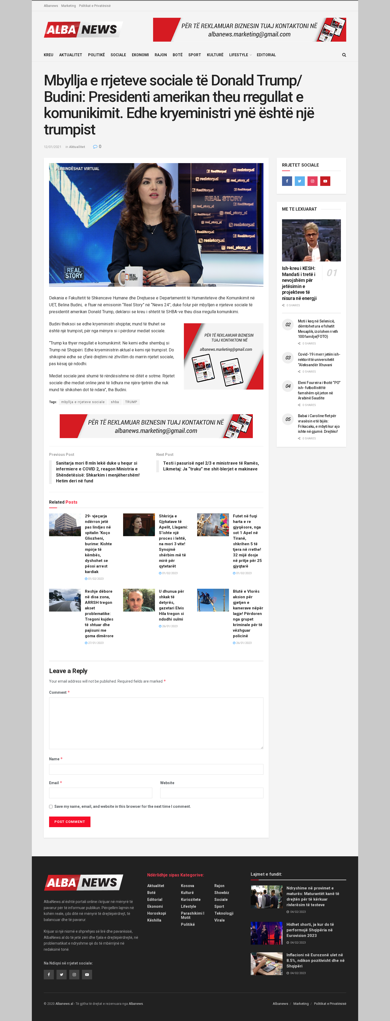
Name (56, 758)
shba (115, 402)
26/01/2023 (169, 626)
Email (55, 782)
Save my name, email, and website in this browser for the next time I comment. (122, 806)
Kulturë (215, 55)
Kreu (48, 55)
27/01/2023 (95, 643)
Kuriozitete (191, 899)
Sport (194, 55)
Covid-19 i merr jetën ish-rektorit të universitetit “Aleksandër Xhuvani (319, 359)
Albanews (51, 6)
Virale (219, 920)
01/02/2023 (95, 579)
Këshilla (154, 920)
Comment (59, 692)
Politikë (96, 55)
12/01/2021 (52, 147)
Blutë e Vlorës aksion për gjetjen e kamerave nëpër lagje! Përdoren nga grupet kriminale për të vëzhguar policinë (248, 613)
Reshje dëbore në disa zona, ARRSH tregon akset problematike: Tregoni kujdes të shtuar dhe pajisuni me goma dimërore (99, 613)
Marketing (68, 6)
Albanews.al (64, 1004)
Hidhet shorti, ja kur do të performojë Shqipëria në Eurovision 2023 (310, 930)
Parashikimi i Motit (192, 915)
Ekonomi (140, 55)
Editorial (266, 55)
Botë (178, 55)
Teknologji (223, 913)
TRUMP (131, 402)
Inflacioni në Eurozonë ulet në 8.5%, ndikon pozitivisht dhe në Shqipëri (316, 960)
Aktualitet (70, 55)
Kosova (187, 886)
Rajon (161, 55)
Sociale (118, 55)
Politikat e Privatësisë (95, 6)
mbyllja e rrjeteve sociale (83, 402)
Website (167, 783)
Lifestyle (238, 55)
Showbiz (221, 893)
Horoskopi (156, 913)
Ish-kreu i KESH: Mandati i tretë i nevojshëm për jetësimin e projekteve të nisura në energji (299, 283)
